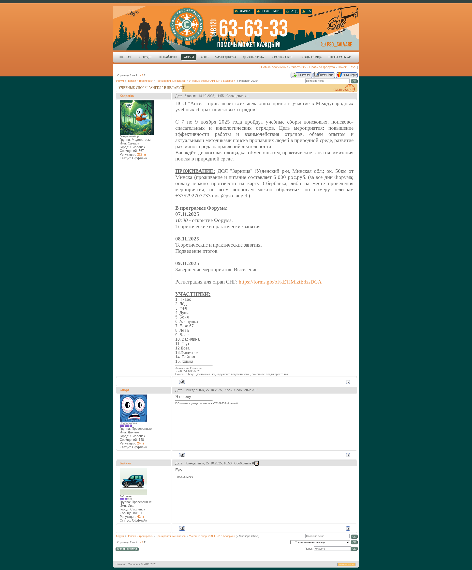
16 (256, 390)
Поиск (342, 67)
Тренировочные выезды (171, 80)
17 (256, 463)
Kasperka (127, 96)
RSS (353, 67)
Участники (298, 67)
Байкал (125, 463)
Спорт (124, 390)
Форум (120, 80)
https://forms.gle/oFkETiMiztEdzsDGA (280, 282)
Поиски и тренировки (140, 80)
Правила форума (322, 67)
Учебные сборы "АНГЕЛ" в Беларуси (212, 80)
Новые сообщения (274, 67)
